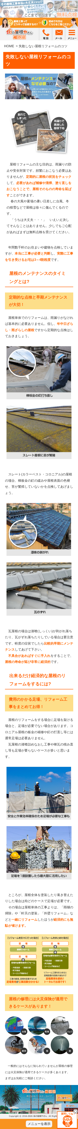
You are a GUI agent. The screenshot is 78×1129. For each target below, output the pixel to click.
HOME (9, 46)
